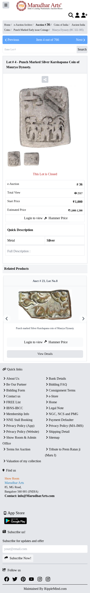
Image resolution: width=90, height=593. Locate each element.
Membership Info (17, 414)
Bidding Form (15, 390)
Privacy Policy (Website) (22, 431)
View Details (45, 353)
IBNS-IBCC (14, 408)
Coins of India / (62, 24)
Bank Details (57, 378)
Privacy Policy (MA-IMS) (66, 425)
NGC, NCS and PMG (63, 414)
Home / (8, 24)
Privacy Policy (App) (20, 425)
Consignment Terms (62, 390)
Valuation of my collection (23, 461)
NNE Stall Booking (19, 420)
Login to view (33, 218)
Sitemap (54, 437)
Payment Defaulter (61, 420)
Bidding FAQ (58, 384)
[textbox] (45, 491)
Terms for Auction (18, 449)
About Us (12, 378)
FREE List (13, 402)
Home (53, 402)
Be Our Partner (16, 384)
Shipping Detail (59, 431)
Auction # (43, 24)
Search (82, 49)
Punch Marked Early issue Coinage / (32, 29)
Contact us (13, 396)
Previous (13, 39)
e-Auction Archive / (24, 24)
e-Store (53, 396)
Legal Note (56, 408)
